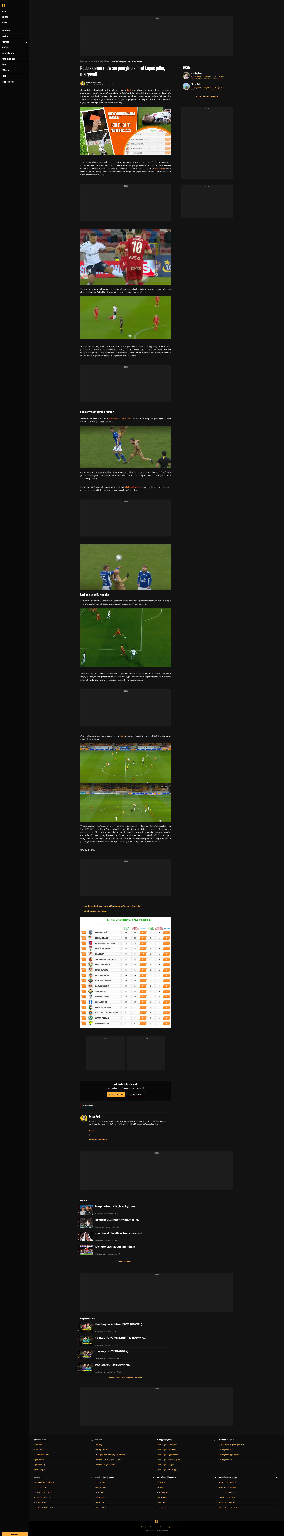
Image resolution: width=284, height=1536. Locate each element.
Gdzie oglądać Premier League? (168, 1460)
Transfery (5, 36)
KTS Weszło (5, 70)
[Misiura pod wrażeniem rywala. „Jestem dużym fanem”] (125, 1209)
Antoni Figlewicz (197, 73)
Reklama (161, 1527)
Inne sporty (5, 47)
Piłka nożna (5, 41)
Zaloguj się (14, 1534)
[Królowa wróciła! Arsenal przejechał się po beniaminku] (125, 1250)
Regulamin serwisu (174, 1527)
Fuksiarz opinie (100, 1507)
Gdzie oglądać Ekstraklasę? (167, 1445)
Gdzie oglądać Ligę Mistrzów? (167, 1455)
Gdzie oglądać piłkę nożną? (164, 1439)
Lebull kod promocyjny (227, 1497)
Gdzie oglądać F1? (225, 1460)
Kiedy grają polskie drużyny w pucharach (110, 1455)
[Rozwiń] (25, 42)
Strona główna (84, 62)
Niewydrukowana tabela (103, 62)
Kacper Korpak (99, 1227)
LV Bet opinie (100, 1492)
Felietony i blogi (93, 62)
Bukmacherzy (37, 1477)
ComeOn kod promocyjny (228, 1507)
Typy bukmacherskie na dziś (44, 1507)
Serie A (220, 76)
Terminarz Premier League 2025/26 (108, 1460)
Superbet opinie (101, 1487)
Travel (4, 64)
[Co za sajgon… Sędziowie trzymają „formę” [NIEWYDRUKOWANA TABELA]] (125, 1341)
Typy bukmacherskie (8, 58)
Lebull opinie (99, 1497)
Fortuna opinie (100, 1482)
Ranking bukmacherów (42, 1497)
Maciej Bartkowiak (100, 1254)
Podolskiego (160, 168)
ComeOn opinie (162, 1482)
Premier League (196, 76)
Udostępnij (89, 1105)
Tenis (219, 78)
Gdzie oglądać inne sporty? (226, 1439)
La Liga (214, 76)
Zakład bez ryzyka (40, 1487)
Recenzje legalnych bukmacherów (104, 1477)
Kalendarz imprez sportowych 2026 (231, 1445)
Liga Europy (218, 89)
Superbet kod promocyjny (228, 1482)
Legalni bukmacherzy (8, 53)
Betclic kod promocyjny (227, 1502)
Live (214, 78)
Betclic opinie (100, 1502)
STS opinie (161, 1487)
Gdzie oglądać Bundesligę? (166, 1470)
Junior (4, 75)
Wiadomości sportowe (40, 1439)
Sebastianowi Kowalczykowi (120, 418)
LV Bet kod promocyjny (227, 1492)
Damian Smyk (96, 82)
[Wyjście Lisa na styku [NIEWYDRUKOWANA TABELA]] (125, 1368)
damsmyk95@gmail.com (98, 1139)
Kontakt (152, 1527)
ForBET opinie (162, 1497)
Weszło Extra (6, 30)
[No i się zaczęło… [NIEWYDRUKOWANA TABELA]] (125, 1354)
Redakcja (144, 1527)
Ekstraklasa (209, 89)
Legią (129, 90)
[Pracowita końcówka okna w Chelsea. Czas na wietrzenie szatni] (125, 1236)
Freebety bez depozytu (42, 1492)
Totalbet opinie (162, 1492)
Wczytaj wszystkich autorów (207, 96)
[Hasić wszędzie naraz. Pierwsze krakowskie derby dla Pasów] (125, 1223)
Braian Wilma (99, 1240)
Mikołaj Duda (196, 84)
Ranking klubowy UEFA (103, 1450)
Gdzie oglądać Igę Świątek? (229, 1455)
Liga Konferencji (39, 1465)
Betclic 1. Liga (38, 1450)
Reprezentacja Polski (41, 1455)
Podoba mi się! (117, 1094)
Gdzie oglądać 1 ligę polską (166, 1450)
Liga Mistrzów (39, 1460)
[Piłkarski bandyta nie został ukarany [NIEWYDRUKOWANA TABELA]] (125, 1327)
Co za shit (137, 1094)
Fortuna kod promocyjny (227, 1487)
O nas (135, 1527)
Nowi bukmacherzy (41, 1502)
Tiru (123, 735)
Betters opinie (162, 1507)
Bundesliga (206, 76)
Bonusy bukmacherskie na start (45, 1482)
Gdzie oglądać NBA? (226, 1450)
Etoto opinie (161, 1502)
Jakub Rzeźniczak (132, 487)
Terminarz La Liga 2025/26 (105, 1465)
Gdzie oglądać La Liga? (165, 1465)
